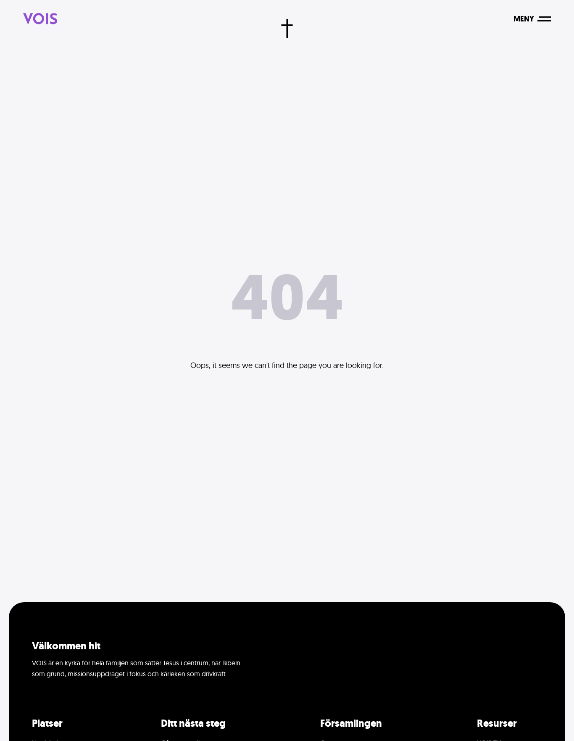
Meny (523, 19)
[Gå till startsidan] (40, 19)
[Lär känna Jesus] (287, 28)
